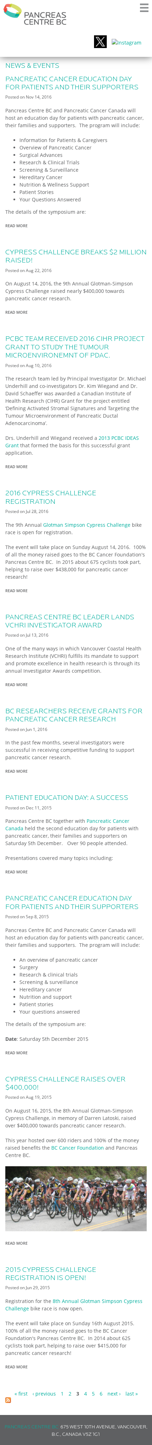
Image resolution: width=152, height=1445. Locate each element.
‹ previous (44, 1393)
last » (131, 1393)
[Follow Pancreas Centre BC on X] (100, 42)
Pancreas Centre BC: (32, 1427)
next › (114, 1393)
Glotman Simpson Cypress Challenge (86, 524)
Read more (18, 226)
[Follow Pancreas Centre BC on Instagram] (126, 42)
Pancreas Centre (35, 14)
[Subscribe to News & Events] (8, 1401)
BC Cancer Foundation (77, 1147)
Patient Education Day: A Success (66, 798)
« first (21, 1393)
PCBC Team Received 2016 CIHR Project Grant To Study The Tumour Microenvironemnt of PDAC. (75, 347)
